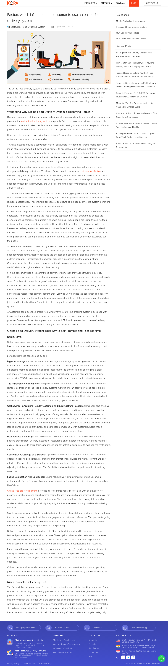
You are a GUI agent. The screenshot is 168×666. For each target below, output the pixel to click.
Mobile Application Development (130, 21)
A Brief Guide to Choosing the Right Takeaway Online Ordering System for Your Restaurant (136, 85)
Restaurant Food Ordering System (27, 27)
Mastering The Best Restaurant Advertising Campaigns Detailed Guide (135, 105)
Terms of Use (29, 664)
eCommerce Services (62, 648)
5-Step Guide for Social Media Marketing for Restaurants (135, 145)
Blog (133, 3)
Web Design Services (62, 652)
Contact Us (152, 3)
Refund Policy (45, 664)
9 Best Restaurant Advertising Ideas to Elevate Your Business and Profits (136, 125)
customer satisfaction (90, 171)
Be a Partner (94, 648)
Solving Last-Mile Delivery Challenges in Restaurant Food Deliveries (134, 54)
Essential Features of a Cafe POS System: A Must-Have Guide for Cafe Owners (135, 95)
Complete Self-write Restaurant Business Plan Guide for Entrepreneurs (136, 115)
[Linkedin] (123, 657)
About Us (93, 640)
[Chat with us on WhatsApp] (161, 658)
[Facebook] (133, 657)
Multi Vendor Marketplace (127, 33)
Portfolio (92, 644)
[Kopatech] (13, 3)
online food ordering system (35, 121)
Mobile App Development (64, 640)
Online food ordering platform (22, 491)
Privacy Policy (13, 664)
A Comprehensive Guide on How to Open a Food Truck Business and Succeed (135, 135)
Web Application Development (66, 644)
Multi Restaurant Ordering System (131, 39)
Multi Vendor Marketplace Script (29, 640)
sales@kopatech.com (25, 628)
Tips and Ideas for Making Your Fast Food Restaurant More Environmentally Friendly (135, 75)
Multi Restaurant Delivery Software (30, 651)
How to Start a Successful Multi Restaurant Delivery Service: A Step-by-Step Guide (135, 65)
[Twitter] (128, 657)
